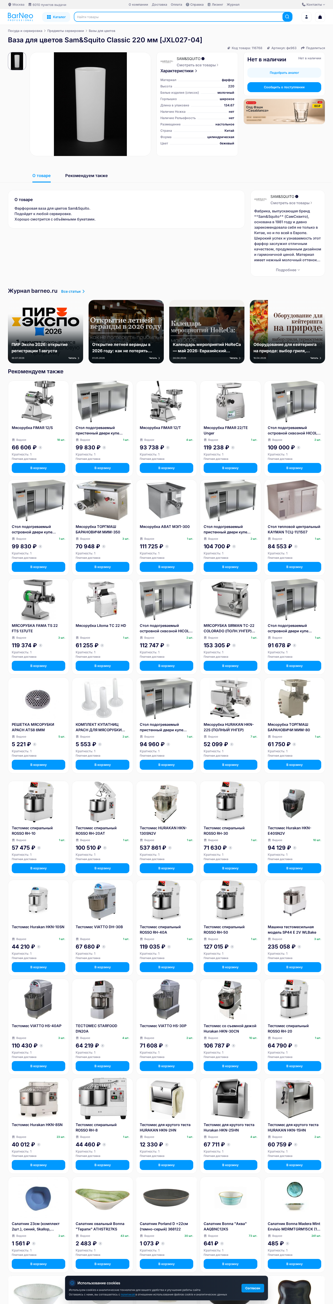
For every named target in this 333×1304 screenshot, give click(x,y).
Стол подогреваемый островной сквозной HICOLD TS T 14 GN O (166, 628)
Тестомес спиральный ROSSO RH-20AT (96, 831)
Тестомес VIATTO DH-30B (99, 927)
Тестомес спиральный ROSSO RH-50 (224, 930)
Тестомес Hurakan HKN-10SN (38, 927)
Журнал (233, 4)
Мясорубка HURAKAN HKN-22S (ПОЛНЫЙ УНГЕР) (229, 727)
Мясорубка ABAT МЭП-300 (165, 526)
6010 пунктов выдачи (49, 5)
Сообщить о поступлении (284, 87)
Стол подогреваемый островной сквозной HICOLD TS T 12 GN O (294, 430)
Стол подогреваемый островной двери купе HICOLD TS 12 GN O (288, 628)
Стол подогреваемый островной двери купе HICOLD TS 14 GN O (32, 529)
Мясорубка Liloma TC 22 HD (101, 625)
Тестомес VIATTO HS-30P (163, 1026)
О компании (138, 4)
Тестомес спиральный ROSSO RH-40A (160, 930)
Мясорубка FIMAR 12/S (32, 427)
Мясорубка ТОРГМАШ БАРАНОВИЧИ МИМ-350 (98, 529)
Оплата (176, 4)
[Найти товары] (287, 16)
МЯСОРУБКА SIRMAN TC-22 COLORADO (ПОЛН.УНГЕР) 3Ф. (229, 628)
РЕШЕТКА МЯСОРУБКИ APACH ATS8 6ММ (33, 727)
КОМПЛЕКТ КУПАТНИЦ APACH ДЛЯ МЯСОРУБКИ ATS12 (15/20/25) (99, 727)
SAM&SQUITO (188, 58)
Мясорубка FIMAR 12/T (160, 427)
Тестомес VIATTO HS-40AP (36, 1026)
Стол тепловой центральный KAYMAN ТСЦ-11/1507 (294, 529)
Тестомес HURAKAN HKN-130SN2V (163, 831)
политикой (128, 1294)
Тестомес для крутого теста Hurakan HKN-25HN (229, 1127)
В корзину (38, 468)
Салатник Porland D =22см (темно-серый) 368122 (164, 1226)
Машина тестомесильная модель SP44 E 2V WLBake (292, 930)
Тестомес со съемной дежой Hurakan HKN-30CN (230, 1028)
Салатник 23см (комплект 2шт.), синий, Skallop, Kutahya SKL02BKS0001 (36, 1226)
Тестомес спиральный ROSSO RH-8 (96, 1127)
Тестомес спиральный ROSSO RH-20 (288, 1028)
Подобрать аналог (284, 72)
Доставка (159, 4)
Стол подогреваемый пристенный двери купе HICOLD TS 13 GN (161, 727)
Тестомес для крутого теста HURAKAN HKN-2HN (165, 1127)
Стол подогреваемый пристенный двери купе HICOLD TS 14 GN (97, 430)
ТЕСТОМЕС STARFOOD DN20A (96, 1028)
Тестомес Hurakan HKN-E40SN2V (289, 831)
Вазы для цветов (102, 31)
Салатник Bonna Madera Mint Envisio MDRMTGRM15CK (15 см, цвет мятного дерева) (294, 1226)
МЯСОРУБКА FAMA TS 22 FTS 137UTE (35, 628)
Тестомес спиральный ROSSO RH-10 (32, 831)
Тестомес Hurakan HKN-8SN (37, 1124)
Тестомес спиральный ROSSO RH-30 (224, 831)
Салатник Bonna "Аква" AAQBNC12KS (225, 1226)
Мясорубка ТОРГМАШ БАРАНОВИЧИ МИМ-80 (289, 727)
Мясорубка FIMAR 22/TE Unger (226, 430)
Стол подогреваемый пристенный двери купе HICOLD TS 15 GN (225, 529)
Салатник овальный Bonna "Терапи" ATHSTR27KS (100, 1226)
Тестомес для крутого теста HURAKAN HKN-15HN (293, 1127)
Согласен (252, 1288)
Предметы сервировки (65, 31)
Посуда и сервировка (25, 31)
